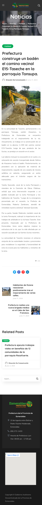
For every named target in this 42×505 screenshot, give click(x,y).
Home (4, 23)
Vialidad (22, 23)
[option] (21, 353)
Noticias (12, 23)
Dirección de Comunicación (16, 80)
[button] (39, 5)
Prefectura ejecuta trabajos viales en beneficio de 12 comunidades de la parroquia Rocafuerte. (19, 350)
